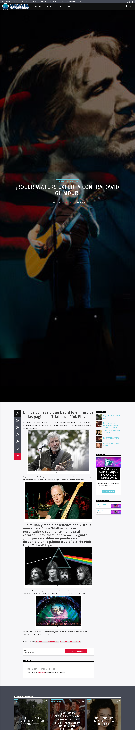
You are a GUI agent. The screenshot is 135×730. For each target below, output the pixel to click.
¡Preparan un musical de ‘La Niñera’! (111, 443)
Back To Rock (101, 517)
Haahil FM (66, 208)
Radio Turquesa (31, 2)
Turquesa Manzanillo (69, 2)
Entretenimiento (62, 186)
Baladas (100, 523)
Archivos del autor (76, 663)
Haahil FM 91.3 (53, 653)
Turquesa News (19, 2)
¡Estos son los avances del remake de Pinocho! (111, 450)
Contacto (81, 2)
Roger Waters (75, 653)
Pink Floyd (64, 653)
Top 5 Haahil (50, 6)
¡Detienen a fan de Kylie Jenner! (111, 456)
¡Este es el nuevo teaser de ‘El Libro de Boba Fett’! (111, 429)
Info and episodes (109, 503)
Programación (7, 2)
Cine (16, 713)
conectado (41, 684)
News (77, 186)
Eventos (60, 6)
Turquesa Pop (44, 2)
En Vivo (130, 6)
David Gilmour (41, 653)
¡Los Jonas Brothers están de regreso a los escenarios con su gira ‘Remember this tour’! (111, 436)
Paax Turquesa (55, 2)
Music (71, 186)
